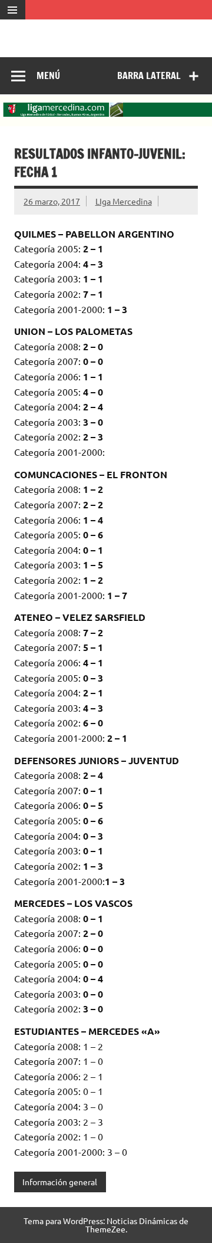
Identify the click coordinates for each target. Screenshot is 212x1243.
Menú (48, 75)
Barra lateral (149, 75)
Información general (59, 1181)
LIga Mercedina (123, 201)
